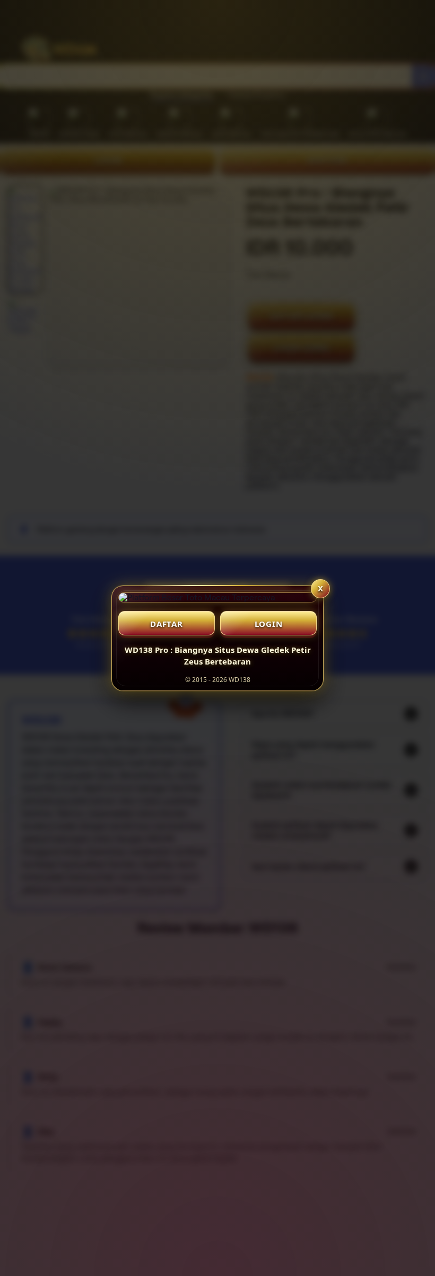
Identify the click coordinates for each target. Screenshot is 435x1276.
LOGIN (269, 623)
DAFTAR (166, 623)
